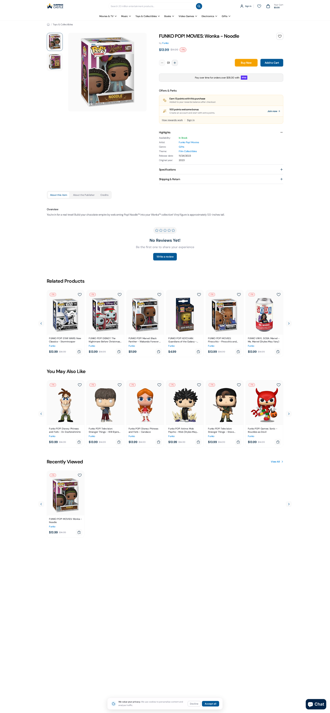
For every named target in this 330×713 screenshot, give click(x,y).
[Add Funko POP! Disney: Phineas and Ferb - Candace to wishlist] (159, 385)
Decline (194, 703)
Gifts (224, 16)
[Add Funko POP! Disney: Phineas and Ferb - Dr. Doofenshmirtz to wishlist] (79, 385)
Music (124, 16)
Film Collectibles (188, 151)
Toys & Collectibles (146, 16)
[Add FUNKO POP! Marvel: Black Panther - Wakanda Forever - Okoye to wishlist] (159, 294)
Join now (272, 111)
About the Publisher (84, 194)
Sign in (191, 120)
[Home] (48, 24)
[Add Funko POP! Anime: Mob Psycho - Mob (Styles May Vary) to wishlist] (199, 385)
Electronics (208, 16)
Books (167, 16)
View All (275, 461)
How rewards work (172, 120)
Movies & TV (106, 16)
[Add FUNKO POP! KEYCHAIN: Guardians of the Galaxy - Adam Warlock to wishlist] (199, 294)
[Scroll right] (289, 323)
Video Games (186, 16)
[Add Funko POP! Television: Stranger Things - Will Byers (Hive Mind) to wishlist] (119, 385)
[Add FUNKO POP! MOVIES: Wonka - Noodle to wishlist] (279, 36)
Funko (165, 43)
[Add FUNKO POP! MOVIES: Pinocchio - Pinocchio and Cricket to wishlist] (239, 294)
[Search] (199, 6)
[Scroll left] (41, 323)
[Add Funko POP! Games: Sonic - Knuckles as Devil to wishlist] (278, 385)
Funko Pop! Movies (189, 142)
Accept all (210, 703)
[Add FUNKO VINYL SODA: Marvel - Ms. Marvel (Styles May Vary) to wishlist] (278, 294)
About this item (58, 194)
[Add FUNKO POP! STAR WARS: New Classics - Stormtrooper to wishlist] (79, 294)
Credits (104, 194)
